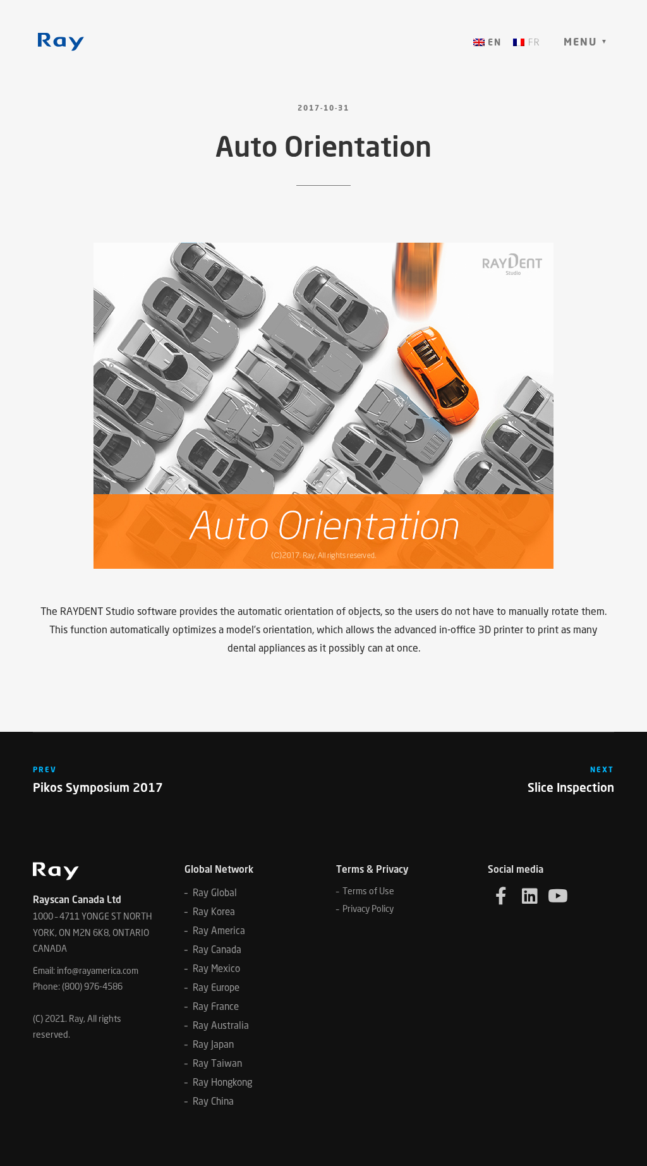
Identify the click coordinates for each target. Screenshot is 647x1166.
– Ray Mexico (212, 968)
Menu (580, 41)
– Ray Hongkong (218, 1082)
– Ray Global (210, 892)
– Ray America (214, 930)
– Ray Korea (209, 911)
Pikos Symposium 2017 (98, 787)
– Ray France (211, 1006)
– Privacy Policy (365, 908)
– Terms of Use (365, 890)
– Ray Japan (209, 1044)
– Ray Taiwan (213, 1063)
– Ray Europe (211, 987)
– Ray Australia (216, 1025)
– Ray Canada (212, 949)
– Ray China (209, 1101)
